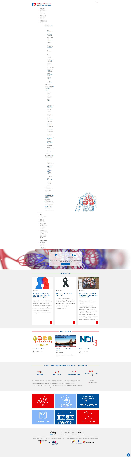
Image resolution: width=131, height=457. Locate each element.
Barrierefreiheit (71, 434)
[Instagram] (73, 432)
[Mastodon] (80, 432)
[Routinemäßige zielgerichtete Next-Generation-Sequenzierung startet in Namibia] (97, 322)
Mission (91, 384)
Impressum (78, 434)
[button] (1, 259)
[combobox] (91, 2)
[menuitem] (39, 6)
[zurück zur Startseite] (41, 4)
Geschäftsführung (93, 382)
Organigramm (92, 380)
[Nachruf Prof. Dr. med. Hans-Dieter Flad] (74, 322)
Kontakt (83, 434)
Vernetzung (64, 430)
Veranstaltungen (78, 430)
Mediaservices (70, 430)
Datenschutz (64, 434)
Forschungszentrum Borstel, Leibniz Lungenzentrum (44, 438)
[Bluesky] (78, 432)
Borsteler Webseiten (68, 432)
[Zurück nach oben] (124, 455)
